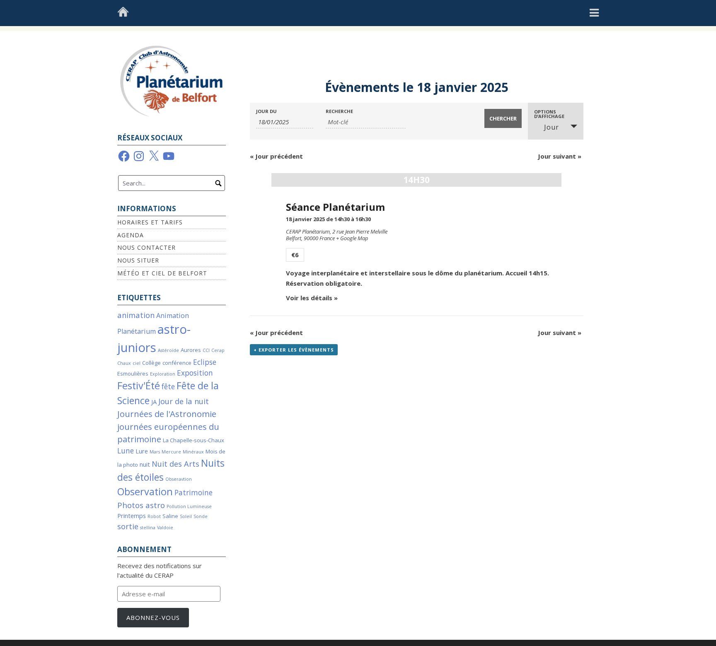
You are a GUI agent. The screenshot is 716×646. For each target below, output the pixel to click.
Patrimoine (193, 492)
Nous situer (138, 260)
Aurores (191, 350)
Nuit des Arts (175, 463)
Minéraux (193, 452)
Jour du (266, 111)
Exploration (162, 374)
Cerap (218, 350)
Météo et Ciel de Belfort (162, 273)
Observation (145, 491)
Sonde (201, 516)
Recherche (339, 111)
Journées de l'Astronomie (166, 413)
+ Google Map (352, 238)
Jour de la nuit (183, 401)
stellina (147, 527)
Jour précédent (276, 156)
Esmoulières (132, 373)
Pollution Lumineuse (189, 506)
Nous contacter (146, 247)
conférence (176, 362)
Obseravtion (178, 479)
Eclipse (204, 362)
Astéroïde (168, 350)
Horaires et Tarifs (150, 222)
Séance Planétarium (335, 207)
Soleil (186, 516)
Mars (155, 452)
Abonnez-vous (153, 617)
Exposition (195, 373)
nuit (145, 464)
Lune (125, 451)
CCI (206, 350)
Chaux (124, 363)
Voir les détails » (312, 298)
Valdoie (165, 527)
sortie (127, 526)
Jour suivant (559, 156)
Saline (170, 516)
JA (154, 402)
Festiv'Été (138, 385)
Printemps (131, 515)
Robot (154, 516)
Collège (151, 362)
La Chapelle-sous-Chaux (193, 440)
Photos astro (141, 505)
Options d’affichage (549, 113)
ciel (136, 363)
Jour (551, 127)
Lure (141, 451)
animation (136, 315)
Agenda (130, 235)
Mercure (171, 452)
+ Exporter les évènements (294, 350)
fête (168, 386)
